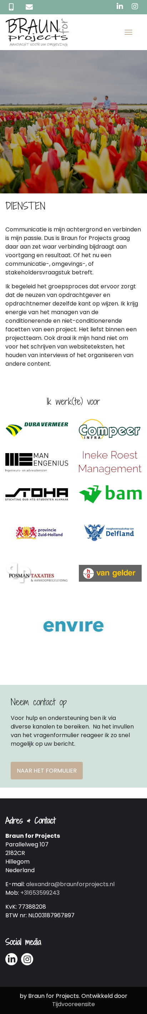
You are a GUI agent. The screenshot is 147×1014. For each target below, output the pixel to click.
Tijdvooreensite (73, 1004)
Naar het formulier (47, 770)
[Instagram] (135, 6)
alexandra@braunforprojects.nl (70, 884)
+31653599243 (40, 893)
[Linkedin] (120, 6)
